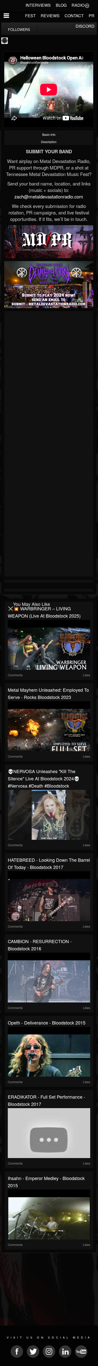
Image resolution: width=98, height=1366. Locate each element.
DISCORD (85, 26)
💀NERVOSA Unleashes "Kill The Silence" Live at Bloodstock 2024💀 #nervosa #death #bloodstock (43, 778)
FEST (30, 15)
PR (91, 15)
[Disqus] (49, 379)
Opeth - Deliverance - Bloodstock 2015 (46, 1022)
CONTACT (74, 15)
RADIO (78, 5)
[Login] (86, 5)
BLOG (61, 5)
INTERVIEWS (38, 5)
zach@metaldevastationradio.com (48, 196)
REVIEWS (50, 15)
